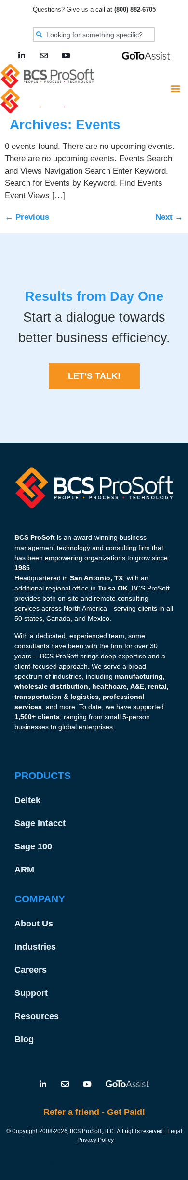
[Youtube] (66, 55)
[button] (175, 88)
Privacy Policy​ (95, 1140)
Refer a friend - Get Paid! (94, 1112)
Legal (174, 1131)
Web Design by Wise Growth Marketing (94, 1162)
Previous (27, 217)
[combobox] (94, 34)
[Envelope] (44, 55)
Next (169, 217)
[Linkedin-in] (22, 55)
